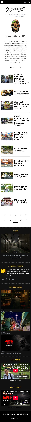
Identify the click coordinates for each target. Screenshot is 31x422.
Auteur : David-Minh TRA (21, 414)
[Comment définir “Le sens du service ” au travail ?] (7, 105)
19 (20, 220)
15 (25, 215)
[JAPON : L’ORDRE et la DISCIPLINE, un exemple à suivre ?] (7, 121)
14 (20, 215)
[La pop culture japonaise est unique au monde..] (7, 136)
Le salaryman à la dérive (7, 311)
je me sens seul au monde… (21, 149)
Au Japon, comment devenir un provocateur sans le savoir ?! (21, 78)
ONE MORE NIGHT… (5, 333)
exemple (3, 351)
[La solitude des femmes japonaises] (7, 163)
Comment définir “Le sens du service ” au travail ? (21, 105)
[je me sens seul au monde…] (7, 150)
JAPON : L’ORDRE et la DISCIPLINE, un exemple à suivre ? (21, 120)
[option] (15, 247)
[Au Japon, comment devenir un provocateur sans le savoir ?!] (7, 79)
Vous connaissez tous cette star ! (21, 92)
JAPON (3, 332)
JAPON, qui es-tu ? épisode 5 (21, 201)
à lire (15, 252)
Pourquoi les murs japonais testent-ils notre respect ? (15, 257)
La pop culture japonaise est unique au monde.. (21, 135)
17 (10, 220)
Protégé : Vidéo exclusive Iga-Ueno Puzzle (11, 353)
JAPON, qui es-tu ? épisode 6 (21, 187)
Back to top (14, 418)
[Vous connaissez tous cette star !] (7, 93)
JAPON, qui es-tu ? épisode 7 (21, 175)
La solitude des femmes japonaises (21, 163)
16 (5, 220)
